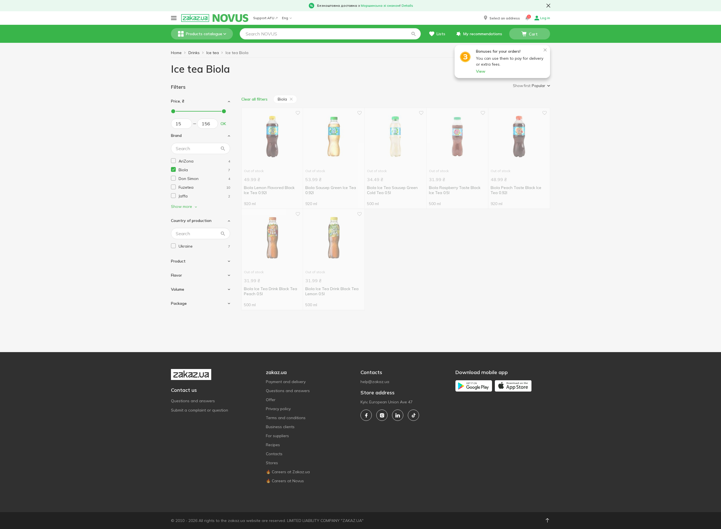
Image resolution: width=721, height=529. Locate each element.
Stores (272, 462)
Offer (270, 399)
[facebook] (366, 415)
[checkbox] (173, 160)
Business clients (280, 426)
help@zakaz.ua (374, 381)
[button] (501, 18)
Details (407, 5)
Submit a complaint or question (199, 410)
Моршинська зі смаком (380, 5)
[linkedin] (397, 415)
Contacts (274, 453)
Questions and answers (193, 400)
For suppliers (277, 435)
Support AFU (263, 18)
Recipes (273, 444)
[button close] (548, 5)
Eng (285, 18)
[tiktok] (413, 415)
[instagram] (382, 415)
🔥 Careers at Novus (285, 480)
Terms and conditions (286, 417)
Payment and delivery (286, 381)
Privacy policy (278, 408)
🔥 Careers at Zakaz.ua (288, 471)
